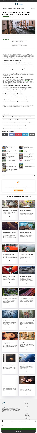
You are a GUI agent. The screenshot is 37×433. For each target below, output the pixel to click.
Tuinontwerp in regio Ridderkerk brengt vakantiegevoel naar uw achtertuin (29, 151)
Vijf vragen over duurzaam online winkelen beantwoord (26, 342)
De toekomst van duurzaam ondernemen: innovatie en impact (26, 387)
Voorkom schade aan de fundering (17, 44)
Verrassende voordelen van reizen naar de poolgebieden (26, 277)
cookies (16, 424)
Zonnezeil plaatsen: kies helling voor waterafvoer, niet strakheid (12, 160)
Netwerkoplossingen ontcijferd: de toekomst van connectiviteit (27, 298)
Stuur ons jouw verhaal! (18, 184)
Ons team (18, 8)
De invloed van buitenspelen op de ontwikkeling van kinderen (27, 320)
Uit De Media (5, 8)
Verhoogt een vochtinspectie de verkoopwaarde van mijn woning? (18, 122)
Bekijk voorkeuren (18, 431)
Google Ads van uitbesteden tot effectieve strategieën (28, 157)
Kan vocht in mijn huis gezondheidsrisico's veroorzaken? (18, 119)
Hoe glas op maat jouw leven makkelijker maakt (9, 320)
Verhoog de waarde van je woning (17, 41)
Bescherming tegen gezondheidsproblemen (19, 40)
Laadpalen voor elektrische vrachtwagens (10, 157)
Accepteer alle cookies (18, 428)
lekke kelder (27, 80)
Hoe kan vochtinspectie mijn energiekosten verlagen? (18, 125)
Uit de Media (27, 409)
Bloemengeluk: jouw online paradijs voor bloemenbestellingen (12, 170)
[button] (35, 421)
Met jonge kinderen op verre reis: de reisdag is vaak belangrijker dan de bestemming (12, 151)
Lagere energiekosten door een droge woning (19, 42)
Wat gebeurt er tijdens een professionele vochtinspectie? (18, 128)
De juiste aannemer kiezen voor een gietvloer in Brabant (12, 153)
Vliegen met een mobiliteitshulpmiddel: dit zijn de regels (29, 147)
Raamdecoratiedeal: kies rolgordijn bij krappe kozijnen (29, 160)
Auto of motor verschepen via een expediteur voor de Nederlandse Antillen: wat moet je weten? (29, 154)
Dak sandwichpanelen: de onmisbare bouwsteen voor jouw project (26, 233)
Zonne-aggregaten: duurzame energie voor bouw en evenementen (9, 233)
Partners (10, 8)
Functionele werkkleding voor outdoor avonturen (26, 255)
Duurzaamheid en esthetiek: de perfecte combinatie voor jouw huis (10, 365)
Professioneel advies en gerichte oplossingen (19, 45)
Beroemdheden (27, 407)
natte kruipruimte (18, 96)
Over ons (14, 8)
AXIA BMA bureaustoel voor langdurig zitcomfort (10, 163)
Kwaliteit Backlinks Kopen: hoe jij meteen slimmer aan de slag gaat (27, 415)
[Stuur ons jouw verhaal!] (18, 181)
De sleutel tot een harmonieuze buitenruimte (10, 298)
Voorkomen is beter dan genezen (17, 38)
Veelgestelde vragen (15, 46)
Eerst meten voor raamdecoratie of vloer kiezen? (11, 166)
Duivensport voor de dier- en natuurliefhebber (10, 147)
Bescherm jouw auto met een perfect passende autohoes (9, 277)
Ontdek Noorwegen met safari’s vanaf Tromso (28, 163)
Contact (22, 8)
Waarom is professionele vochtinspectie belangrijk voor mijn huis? (18, 116)
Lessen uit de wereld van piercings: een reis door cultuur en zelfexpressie (9, 343)
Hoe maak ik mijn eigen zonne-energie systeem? (27, 364)
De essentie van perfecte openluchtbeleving (8, 255)
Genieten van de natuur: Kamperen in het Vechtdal (8, 386)
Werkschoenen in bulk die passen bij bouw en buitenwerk (29, 166)
